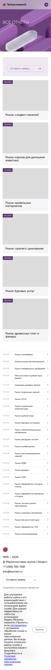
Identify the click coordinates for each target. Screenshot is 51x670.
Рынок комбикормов (25, 446)
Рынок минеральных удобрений (30, 368)
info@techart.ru (13, 571)
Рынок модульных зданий (27, 392)
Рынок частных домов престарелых (25, 504)
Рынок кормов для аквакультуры (24, 407)
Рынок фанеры (22, 470)
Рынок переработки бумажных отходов (29, 494)
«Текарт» (41, 562)
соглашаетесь (18, 625)
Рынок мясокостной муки (27, 520)
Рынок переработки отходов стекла (28, 485)
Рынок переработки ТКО (26, 527)
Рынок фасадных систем (26, 439)
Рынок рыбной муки (24, 416)
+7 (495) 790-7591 (14, 566)
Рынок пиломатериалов (26, 534)
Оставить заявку (19, 68)
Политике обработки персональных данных (12, 660)
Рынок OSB (20, 477)
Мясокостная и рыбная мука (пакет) (28, 376)
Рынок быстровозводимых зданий (27, 454)
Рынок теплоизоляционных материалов (28, 431)
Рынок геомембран (24, 354)
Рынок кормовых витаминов (28, 513)
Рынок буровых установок (27, 423)
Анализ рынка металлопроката (29, 361)
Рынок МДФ (20, 463)
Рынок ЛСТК (20, 399)
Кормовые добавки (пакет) (27, 385)
